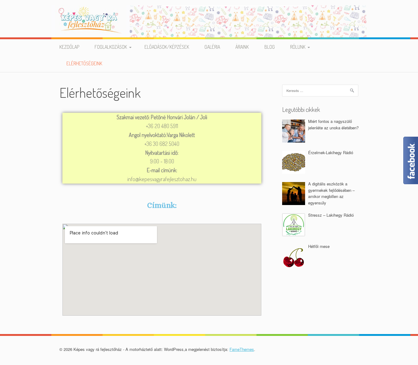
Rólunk (297, 47)
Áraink (242, 47)
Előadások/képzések (166, 47)
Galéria (212, 47)
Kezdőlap (69, 47)
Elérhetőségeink (84, 63)
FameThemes (242, 349)
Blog (269, 47)
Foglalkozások (111, 47)
